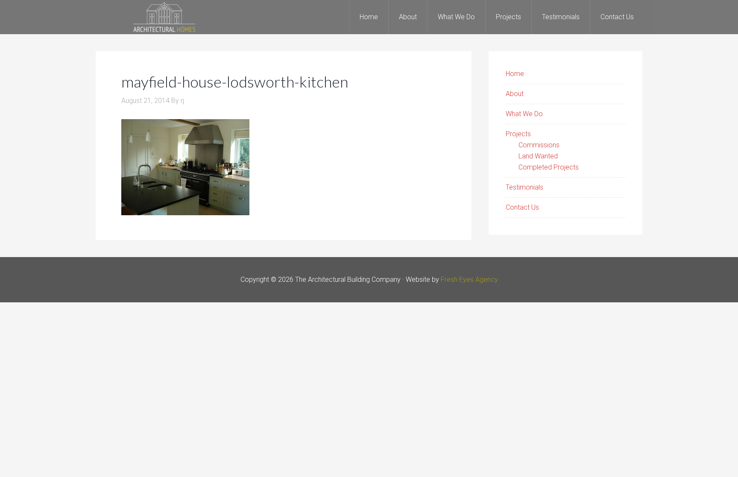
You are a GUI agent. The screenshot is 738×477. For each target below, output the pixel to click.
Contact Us (522, 207)
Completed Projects (548, 167)
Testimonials (524, 187)
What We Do (524, 114)
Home (515, 74)
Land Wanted (538, 156)
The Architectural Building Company (164, 17)
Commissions (538, 145)
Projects (518, 134)
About (515, 94)
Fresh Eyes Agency (469, 279)
